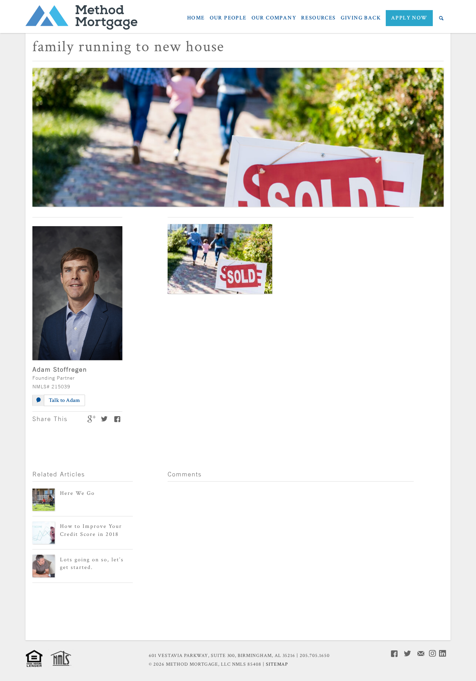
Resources (318, 18)
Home (196, 18)
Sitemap (277, 664)
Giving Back (361, 18)
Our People (228, 18)
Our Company (274, 18)
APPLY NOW (409, 18)
